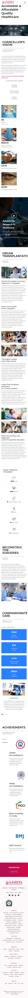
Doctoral (15, 940)
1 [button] (2, 714)
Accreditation (13, 956)
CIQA (22, 983)
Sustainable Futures (14, 932)
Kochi (11, 974)
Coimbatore (6, 974)
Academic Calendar (12, 965)
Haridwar (17, 976)
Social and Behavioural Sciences (13, 931)
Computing (20, 920)
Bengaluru (17, 972)
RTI (21, 992)
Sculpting (18, 927)
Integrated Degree (7, 940)
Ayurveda (19, 918)
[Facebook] (9, 895)
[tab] (4, 739)
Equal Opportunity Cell (15, 992)
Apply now (4, 887)
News (7, 892)
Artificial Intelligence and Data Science (13, 916)
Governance (17, 958)
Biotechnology (7, 920)
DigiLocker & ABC (17, 967)
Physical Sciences (11, 927)
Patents (22, 949)
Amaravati (11, 972)
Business (14, 920)
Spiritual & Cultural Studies (14, 929)
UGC (19, 983)
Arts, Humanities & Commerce (17, 912)
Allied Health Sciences (11, 918)
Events (11, 892)
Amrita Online (19, 941)
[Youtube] (15, 895)
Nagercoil (21, 974)
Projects (11, 950)
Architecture (8, 914)
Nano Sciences (8, 925)
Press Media (10, 958)
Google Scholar (11, 949)
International (21, 940)
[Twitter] (12, 895)
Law (20, 921)
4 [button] (7, 714)
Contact (20, 892)
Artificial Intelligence (17, 914)
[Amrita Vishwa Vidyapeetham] (8, 2)
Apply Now (14, 871)
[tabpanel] (17, 798)
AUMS (5, 965)
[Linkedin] (18, 895)
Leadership (20, 956)
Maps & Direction (13, 887)
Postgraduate (17, 938)
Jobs (16, 892)
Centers (5, 949)
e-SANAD (9, 967)
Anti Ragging (21, 887)
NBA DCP (10, 983)
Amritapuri (5, 972)
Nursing (14, 925)
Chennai (22, 972)
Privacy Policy (21, 991)
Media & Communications (11, 923)
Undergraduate (9, 938)
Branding (21, 965)
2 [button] (3, 714)
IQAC (6, 983)
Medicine (20, 923)
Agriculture (5, 912)
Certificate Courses (10, 941)
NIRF (15, 983)
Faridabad (11, 976)
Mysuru (16, 974)
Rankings (6, 956)
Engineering (14, 921)
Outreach (14, 889)
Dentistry (8, 921)
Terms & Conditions (14, 994)
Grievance (8, 992)
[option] (14, 697)
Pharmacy (20, 925)
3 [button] (5, 714)
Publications (16, 950)
